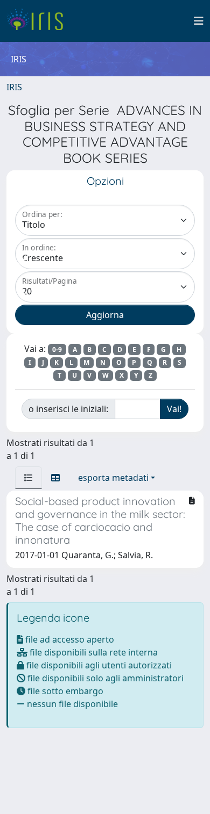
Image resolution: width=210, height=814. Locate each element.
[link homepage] (39, 20)
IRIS (14, 87)
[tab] (28, 477)
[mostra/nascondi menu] (199, 21)
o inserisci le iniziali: (68, 409)
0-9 (57, 349)
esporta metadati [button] (113, 478)
